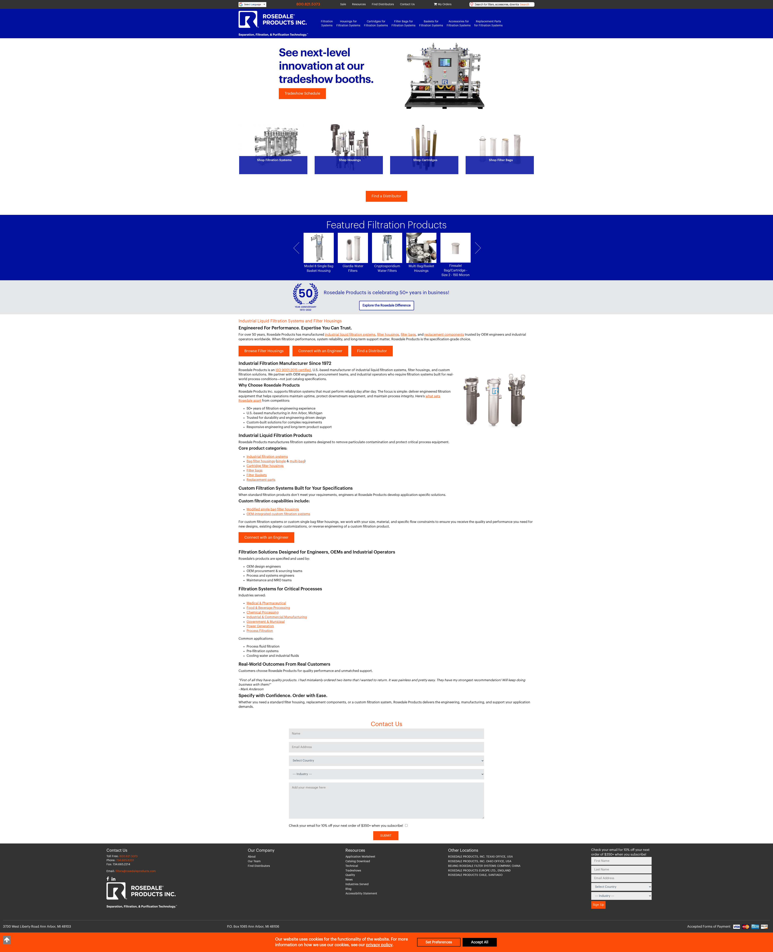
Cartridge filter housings (265, 466)
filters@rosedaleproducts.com (136, 871)
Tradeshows (353, 870)
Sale (343, 4)
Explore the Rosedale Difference (387, 305)
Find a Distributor (386, 196)
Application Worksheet (360, 856)
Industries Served (357, 884)
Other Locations (463, 851)
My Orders (445, 4)
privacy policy (379, 945)
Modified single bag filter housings (273, 509)
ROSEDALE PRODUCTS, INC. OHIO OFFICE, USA (479, 861)
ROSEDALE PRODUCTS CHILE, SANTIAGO (475, 875)
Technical (351, 866)
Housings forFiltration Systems (348, 23)
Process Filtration (260, 630)
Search (524, 4)
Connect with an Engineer (320, 351)
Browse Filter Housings (264, 351)
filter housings (388, 334)
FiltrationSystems (327, 23)
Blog (348, 889)
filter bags (408, 334)
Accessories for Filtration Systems (459, 23)
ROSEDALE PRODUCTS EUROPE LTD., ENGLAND (479, 870)
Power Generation (260, 626)
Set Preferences (439, 942)
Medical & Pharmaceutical (266, 603)
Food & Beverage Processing (268, 607)
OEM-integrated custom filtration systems (278, 514)
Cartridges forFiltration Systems (376, 23)
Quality (350, 875)
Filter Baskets (257, 475)
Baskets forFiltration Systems (431, 23)
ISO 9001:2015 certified (293, 370)
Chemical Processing (263, 612)
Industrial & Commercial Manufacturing (277, 617)
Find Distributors (383, 4)
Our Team (254, 861)
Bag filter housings (261, 461)
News (349, 879)
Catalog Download (357, 861)
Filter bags (254, 470)
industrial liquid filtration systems (350, 334)
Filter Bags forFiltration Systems (403, 23)
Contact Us (407, 4)
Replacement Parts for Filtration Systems (488, 23)
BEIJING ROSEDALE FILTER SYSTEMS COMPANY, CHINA (484, 866)
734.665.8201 (125, 860)
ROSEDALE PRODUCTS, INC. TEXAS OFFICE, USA (480, 856)
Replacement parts (261, 479)
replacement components (444, 334)
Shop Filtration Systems (305, 93)
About (252, 856)
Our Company (261, 851)
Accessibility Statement (361, 893)
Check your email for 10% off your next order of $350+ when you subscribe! (346, 825)
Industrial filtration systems (267, 456)
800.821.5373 (308, 4)
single (281, 461)
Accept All (479, 942)
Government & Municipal (266, 621)
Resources (359, 4)
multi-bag (297, 461)
